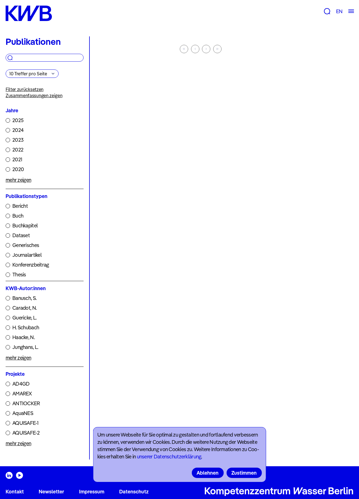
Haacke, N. (23, 337)
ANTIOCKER (26, 403)
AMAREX (22, 393)
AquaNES (22, 413)
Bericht (20, 206)
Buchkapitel (25, 225)
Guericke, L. (24, 317)
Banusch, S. (24, 298)
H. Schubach (25, 327)
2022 (17, 149)
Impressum (91, 491)
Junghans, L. (25, 347)
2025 (17, 120)
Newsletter (51, 491)
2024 (18, 130)
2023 (17, 140)
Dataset (21, 235)
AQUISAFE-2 (26, 433)
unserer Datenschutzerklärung (169, 456)
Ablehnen (207, 473)
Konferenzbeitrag (30, 265)
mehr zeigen (18, 180)
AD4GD (20, 384)
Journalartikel (27, 255)
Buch (17, 216)
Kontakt (15, 491)
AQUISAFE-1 (25, 423)
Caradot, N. (24, 308)
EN (339, 11)
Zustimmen (244, 473)
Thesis (19, 274)
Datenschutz (134, 491)
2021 (17, 159)
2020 (18, 169)
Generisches (25, 245)
